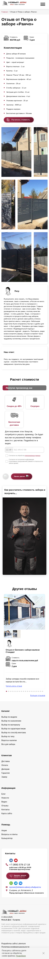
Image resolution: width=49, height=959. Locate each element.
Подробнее (21, 956)
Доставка (5, 761)
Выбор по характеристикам (13, 729)
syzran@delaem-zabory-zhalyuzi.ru (25, 887)
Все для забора (8, 744)
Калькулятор (6, 838)
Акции (4, 830)
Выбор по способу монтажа (13, 733)
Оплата (4, 765)
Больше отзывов (37, 696)
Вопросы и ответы (9, 834)
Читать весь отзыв (14, 686)
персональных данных (32, 455)
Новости (5, 798)
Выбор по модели (9, 717)
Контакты (5, 810)
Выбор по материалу (10, 725)
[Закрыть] (43, 953)
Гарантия (5, 773)
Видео (4, 802)
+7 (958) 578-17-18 (19, 864)
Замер (4, 777)
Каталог (5, 711)
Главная (4, 12)
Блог (3, 794)
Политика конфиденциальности (15, 947)
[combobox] (9, 450)
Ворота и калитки (9, 740)
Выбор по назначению (11, 721)
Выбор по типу (7, 736)
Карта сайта (6, 813)
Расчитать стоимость (20, 120)
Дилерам (5, 769)
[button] (6, 691)
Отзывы (4, 806)
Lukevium (21, 944)
